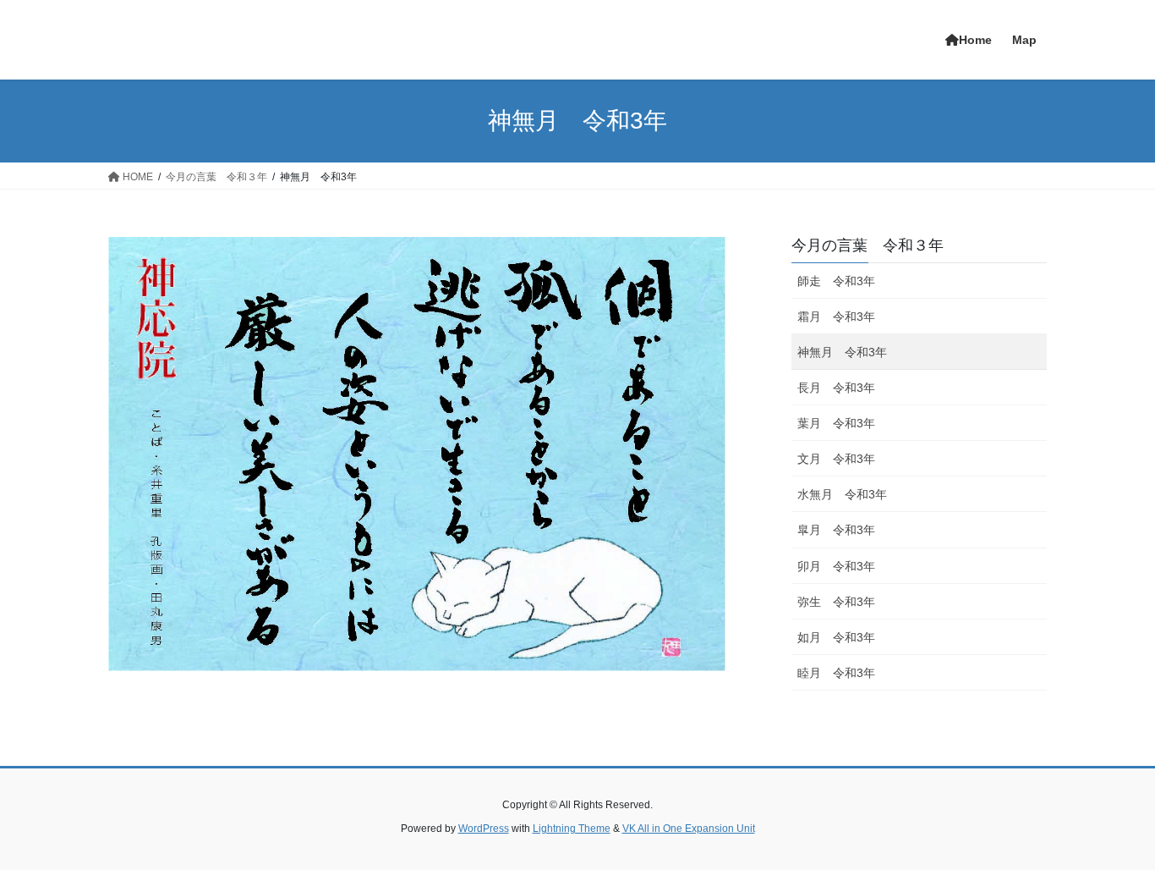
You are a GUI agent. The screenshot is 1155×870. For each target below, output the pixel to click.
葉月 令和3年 (836, 423)
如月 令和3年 (836, 637)
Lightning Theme (571, 828)
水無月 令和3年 (842, 494)
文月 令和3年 (836, 458)
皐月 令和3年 (836, 530)
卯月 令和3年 (836, 566)
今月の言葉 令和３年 (867, 245)
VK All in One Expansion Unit (688, 828)
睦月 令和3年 (836, 673)
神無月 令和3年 (842, 352)
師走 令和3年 (836, 281)
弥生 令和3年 (836, 601)
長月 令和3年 (836, 387)
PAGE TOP (1112, 829)
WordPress (483, 828)
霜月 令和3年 (836, 316)
